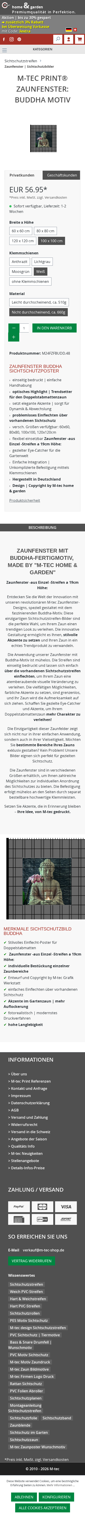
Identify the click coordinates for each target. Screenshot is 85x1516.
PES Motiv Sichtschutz (29, 1320)
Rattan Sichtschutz (26, 1383)
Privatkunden (22, 175)
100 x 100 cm (52, 240)
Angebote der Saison (29, 1139)
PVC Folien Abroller (26, 1390)
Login (68, 39)
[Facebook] (4, 39)
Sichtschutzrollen (25, 1313)
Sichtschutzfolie (23, 1418)
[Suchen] (57, 39)
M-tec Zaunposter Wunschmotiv (37, 1446)
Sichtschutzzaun (24, 1439)
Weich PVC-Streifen (26, 1291)
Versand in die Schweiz (30, 1131)
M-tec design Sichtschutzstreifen (38, 1327)
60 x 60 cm (21, 230)
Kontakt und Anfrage (29, 1088)
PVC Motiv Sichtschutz (29, 1354)
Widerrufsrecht (24, 1124)
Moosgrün (20, 271)
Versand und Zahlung (29, 1117)
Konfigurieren (56, 1497)
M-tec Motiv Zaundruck (30, 1362)
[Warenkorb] (79, 39)
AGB (15, 1110)
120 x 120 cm (23, 240)
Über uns (19, 1074)
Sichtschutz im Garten (29, 1432)
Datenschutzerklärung (30, 1102)
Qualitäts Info (23, 1146)
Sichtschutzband (57, 1418)
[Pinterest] (19, 39)
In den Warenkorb (54, 328)
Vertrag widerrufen (31, 1260)
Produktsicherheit (24, 500)
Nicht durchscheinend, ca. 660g (38, 312)
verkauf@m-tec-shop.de (43, 1250)
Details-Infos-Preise (28, 1167)
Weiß (40, 271)
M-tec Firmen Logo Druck (32, 1376)
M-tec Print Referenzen (31, 1081)
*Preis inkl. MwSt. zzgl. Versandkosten (38, 197)
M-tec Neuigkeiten (27, 1153)
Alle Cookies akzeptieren (42, 1507)
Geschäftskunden (62, 175)
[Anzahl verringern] (13, 327)
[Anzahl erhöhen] (13, 337)
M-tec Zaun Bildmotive (29, 1369)
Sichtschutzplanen (25, 1398)
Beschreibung (42, 527)
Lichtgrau (42, 261)
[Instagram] (11, 39)
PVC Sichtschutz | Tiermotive (35, 1334)
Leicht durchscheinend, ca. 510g (39, 302)
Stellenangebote (25, 1160)
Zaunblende (20, 1425)
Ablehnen (24, 1497)
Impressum (21, 1095)
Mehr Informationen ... (61, 1485)
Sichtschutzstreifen (26, 1284)
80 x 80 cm (45, 230)
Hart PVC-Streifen (25, 1306)
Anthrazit (19, 261)
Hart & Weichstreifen (28, 1298)
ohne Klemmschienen (30, 281)
